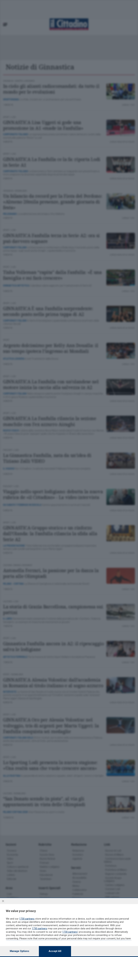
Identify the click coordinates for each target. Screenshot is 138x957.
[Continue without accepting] (3, 901)
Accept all (55, 951)
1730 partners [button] (26, 918)
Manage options (19, 951)
